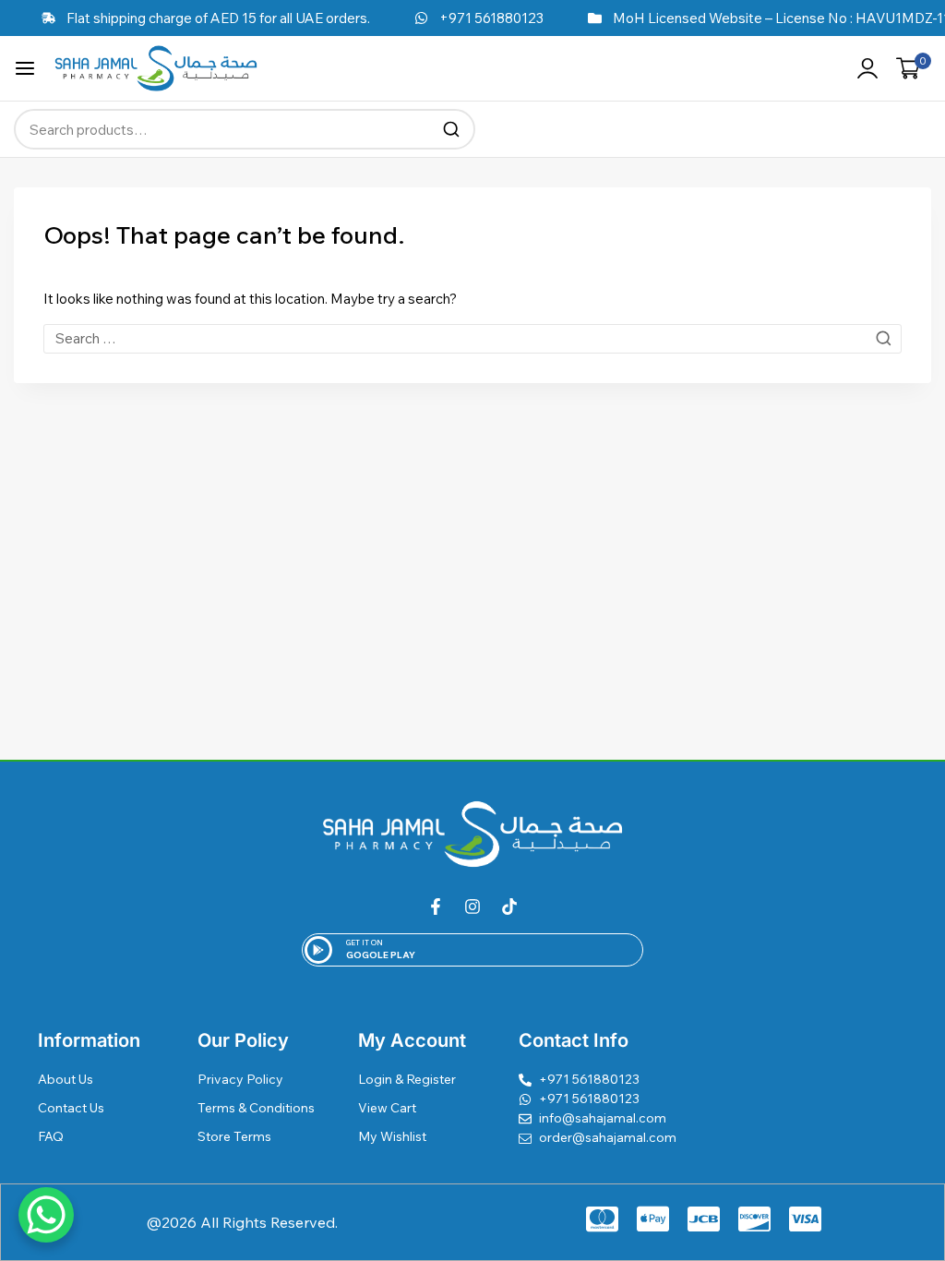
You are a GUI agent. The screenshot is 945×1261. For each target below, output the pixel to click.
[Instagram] (472, 906)
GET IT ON (364, 942)
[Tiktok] (509, 906)
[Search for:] (472, 338)
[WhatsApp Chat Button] (46, 1215)
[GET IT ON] (318, 950)
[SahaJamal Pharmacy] (155, 67)
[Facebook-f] (435, 906)
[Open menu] (25, 68)
